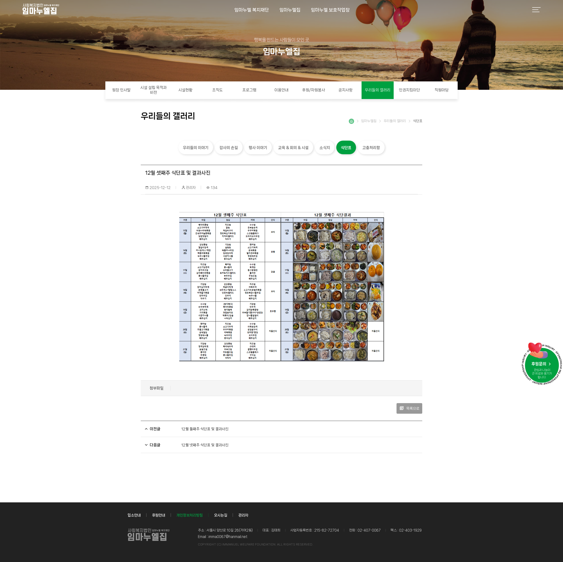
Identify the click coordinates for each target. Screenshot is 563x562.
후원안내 (158, 515)
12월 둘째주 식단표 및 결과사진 (204, 429)
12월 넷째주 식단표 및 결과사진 (204, 445)
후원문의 (539, 364)
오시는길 (220, 515)
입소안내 (134, 515)
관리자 (243, 515)
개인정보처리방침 (189, 515)
